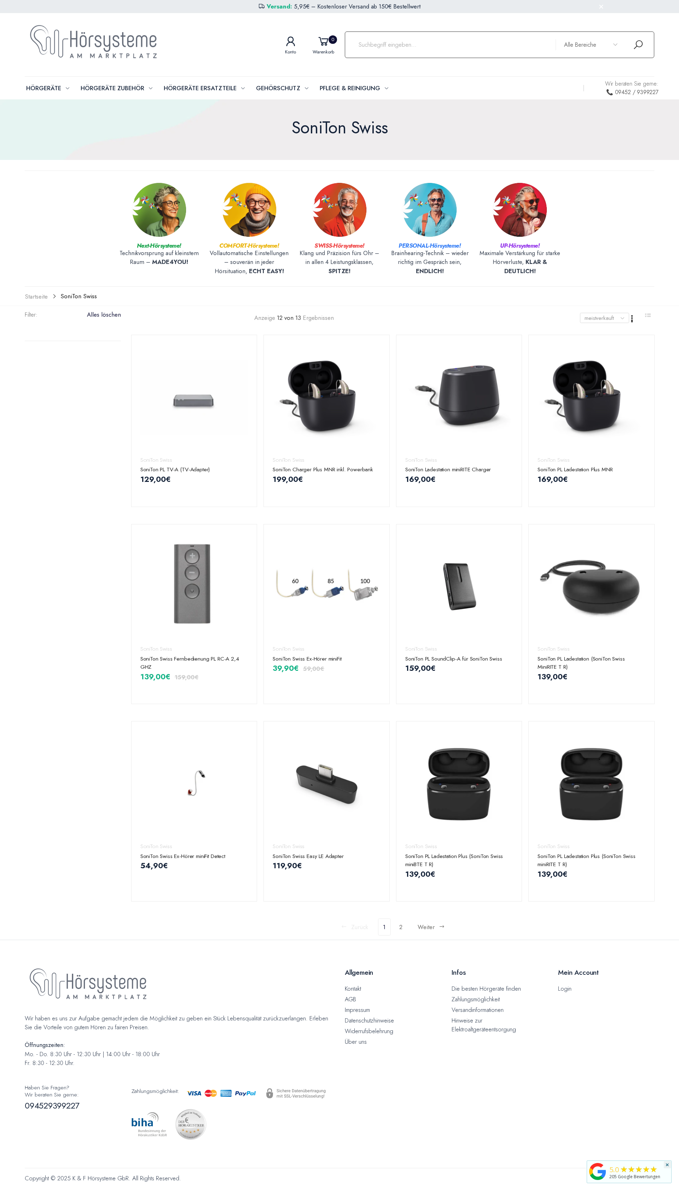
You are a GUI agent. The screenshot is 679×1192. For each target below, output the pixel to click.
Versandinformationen (478, 1010)
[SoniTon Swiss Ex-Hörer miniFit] (327, 587)
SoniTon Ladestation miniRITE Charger (448, 469)
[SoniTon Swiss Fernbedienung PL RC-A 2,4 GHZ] (194, 587)
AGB (350, 999)
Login (564, 988)
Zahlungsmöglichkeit (476, 999)
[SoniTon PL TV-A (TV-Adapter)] (194, 397)
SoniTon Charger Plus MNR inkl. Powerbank (323, 469)
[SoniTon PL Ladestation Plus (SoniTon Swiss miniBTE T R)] (459, 784)
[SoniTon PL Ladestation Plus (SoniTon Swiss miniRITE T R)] (591, 784)
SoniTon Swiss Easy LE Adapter (308, 856)
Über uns (356, 1041)
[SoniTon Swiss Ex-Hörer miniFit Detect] (194, 784)
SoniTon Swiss (156, 460)
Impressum (357, 1010)
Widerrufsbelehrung (369, 1031)
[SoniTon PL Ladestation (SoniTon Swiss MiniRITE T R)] (591, 587)
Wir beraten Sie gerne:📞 (631, 88)
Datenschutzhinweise (369, 1020)
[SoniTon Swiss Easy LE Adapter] (327, 784)
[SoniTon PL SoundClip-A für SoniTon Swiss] (459, 587)
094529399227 (52, 1105)
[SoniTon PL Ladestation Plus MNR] (591, 397)
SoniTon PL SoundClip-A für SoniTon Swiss (453, 659)
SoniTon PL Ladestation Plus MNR (575, 469)
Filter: (31, 314)
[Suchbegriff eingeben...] (638, 44)
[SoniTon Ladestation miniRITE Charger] (459, 397)
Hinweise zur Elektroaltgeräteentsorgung (484, 1024)
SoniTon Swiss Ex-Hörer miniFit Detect (182, 856)
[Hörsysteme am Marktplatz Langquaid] (597, 1171)
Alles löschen (104, 314)
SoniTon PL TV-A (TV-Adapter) (175, 469)
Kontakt (353, 988)
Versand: (279, 6)
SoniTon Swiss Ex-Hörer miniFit (307, 659)
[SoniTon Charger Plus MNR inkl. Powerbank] (327, 397)
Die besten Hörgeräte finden (486, 988)
